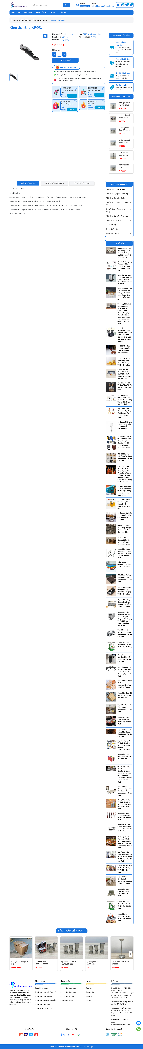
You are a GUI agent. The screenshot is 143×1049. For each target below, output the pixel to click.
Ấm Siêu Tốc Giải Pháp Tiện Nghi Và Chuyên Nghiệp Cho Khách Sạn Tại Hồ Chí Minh (125, 279)
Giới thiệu (28, 12)
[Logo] (18, 5)
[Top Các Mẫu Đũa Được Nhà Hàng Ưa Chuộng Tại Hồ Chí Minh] (111, 731)
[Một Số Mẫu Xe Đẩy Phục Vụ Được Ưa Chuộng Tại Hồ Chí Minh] (111, 458)
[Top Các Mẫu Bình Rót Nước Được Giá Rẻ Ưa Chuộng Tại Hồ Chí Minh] (111, 881)
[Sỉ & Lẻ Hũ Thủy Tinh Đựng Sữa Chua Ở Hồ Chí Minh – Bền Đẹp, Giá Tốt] (111, 503)
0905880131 (85, 6)
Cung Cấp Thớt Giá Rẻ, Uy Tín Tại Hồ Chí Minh (124, 756)
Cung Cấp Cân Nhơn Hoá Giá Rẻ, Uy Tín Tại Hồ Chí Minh (124, 905)
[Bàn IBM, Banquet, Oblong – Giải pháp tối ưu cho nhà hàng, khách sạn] (111, 266)
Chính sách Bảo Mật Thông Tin (46, 992)
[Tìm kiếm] (66, 5)
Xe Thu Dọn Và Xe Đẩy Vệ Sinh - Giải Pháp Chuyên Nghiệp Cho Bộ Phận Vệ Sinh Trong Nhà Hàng (124, 442)
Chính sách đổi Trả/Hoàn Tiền (45, 1000)
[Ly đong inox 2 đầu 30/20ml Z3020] (113, 143)
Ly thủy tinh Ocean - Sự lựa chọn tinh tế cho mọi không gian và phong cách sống (125, 490)
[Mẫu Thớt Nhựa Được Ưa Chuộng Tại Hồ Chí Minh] (111, 566)
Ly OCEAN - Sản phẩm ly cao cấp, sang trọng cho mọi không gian (124, 349)
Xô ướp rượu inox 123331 (124, 166)
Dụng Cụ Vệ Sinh (112, 229)
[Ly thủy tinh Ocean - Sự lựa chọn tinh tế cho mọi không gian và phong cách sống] (111, 490)
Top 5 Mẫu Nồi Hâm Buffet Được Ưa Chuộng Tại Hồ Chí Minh (125, 633)
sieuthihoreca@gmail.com (103, 6)
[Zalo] (63, 1034)
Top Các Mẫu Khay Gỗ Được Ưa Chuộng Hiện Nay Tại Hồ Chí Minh (125, 684)
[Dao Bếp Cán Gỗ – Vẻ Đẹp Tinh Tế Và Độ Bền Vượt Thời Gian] (111, 387)
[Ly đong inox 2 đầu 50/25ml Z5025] (113, 119)
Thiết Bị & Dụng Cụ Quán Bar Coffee (117, 203)
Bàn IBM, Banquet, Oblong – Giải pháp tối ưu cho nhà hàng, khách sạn (125, 266)
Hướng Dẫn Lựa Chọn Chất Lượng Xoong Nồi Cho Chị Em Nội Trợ (125, 827)
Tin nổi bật (119, 243)
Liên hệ (63, 12)
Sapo (91, 1047)
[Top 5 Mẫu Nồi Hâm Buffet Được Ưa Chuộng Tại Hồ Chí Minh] (111, 634)
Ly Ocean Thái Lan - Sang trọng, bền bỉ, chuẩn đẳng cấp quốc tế (125, 425)
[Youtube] (73, 1034)
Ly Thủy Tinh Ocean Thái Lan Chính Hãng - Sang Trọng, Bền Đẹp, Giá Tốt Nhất (125, 399)
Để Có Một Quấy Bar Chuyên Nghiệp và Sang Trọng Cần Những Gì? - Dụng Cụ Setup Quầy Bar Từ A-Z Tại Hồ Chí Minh (125, 774)
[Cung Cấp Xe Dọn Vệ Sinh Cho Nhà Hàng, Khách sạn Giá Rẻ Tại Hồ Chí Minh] (111, 803)
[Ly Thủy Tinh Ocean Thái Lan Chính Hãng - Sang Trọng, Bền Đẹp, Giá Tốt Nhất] (111, 398)
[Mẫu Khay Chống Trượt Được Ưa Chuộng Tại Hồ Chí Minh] (111, 579)
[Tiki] (31, 1034)
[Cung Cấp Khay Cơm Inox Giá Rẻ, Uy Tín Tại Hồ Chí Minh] (111, 721)
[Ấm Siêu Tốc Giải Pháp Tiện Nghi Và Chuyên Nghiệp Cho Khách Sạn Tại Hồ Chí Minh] (111, 278)
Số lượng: (56, 50)
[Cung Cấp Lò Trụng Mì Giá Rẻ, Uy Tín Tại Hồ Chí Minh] (111, 918)
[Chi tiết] (75, 88)
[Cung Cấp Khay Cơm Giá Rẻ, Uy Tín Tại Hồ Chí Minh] (111, 893)
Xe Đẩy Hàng (111, 225)
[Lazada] (26, 1034)
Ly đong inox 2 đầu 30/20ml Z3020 (124, 141)
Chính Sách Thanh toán (43, 1008)
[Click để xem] (29, 52)
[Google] (78, 1034)
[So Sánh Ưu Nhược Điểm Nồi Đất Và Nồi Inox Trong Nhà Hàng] (111, 540)
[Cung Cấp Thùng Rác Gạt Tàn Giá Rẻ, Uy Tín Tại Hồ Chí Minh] (111, 659)
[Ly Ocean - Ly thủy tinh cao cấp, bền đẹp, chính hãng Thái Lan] (111, 517)
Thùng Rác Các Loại (113, 220)
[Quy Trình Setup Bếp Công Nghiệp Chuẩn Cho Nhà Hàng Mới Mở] (111, 529)
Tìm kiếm (89, 988)
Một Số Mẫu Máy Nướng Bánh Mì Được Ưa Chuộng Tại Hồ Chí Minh (124, 603)
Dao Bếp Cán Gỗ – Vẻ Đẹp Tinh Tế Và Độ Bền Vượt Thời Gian (124, 386)
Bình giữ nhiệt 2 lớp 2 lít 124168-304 (125, 104)
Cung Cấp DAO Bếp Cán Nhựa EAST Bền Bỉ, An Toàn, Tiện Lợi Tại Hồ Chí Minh (124, 374)
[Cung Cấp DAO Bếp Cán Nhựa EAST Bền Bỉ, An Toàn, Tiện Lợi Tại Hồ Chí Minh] (111, 373)
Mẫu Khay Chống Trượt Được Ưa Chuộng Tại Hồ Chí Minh (125, 578)
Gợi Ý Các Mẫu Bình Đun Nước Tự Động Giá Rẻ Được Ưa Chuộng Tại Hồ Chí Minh (125, 856)
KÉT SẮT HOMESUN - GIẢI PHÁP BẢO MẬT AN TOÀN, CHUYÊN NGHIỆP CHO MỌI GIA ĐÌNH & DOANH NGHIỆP (125, 334)
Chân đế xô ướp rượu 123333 (123, 153)
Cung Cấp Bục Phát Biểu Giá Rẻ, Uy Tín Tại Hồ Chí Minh (124, 816)
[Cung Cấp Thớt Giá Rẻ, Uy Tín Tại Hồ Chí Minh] (111, 758)
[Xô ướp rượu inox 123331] (113, 168)
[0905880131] (138, 1029)
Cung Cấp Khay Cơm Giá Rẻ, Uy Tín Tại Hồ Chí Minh (123, 892)
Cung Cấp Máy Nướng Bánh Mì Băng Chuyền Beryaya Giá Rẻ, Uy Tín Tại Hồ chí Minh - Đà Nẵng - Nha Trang (125, 618)
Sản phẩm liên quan (71, 930)
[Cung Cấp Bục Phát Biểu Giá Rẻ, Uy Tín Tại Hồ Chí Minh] (111, 815)
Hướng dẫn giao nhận (68, 996)
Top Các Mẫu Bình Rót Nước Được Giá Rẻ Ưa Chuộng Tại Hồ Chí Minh (125, 880)
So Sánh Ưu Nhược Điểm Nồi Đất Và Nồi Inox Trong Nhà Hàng (124, 541)
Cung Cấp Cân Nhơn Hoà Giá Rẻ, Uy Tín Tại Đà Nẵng (125, 644)
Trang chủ (15, 12)
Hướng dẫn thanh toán (68, 992)
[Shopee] (21, 1034)
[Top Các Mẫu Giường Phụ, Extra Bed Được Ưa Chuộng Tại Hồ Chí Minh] (111, 790)
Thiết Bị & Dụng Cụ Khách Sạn (117, 216)
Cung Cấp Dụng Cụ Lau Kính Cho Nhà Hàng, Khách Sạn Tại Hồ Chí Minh (124, 553)
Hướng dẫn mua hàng (68, 988)
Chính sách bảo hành (42, 1004)
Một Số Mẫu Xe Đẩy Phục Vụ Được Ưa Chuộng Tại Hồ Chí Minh (125, 457)
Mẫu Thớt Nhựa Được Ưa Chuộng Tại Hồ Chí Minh (124, 564)
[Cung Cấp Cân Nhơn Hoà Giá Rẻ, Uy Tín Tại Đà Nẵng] (111, 646)
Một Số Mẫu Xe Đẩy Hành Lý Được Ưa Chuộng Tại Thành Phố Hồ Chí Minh (125, 413)
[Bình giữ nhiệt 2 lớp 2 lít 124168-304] (113, 106)
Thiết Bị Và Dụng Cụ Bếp (115, 189)
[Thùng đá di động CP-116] (21, 948)
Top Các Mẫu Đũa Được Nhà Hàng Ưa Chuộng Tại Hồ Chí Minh (125, 733)
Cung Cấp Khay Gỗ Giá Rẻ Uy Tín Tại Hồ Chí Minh (125, 695)
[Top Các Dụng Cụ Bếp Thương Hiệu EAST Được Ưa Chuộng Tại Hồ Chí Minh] (111, 668)
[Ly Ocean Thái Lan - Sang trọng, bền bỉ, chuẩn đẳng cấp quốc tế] (111, 427)
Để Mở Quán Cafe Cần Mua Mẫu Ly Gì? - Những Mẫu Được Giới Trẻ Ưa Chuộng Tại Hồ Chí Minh (125, 842)
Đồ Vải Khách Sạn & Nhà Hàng (115, 210)
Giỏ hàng (89, 1000)
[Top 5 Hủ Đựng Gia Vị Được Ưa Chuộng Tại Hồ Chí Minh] (111, 709)
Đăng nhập (90, 992)
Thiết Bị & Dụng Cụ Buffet (115, 198)
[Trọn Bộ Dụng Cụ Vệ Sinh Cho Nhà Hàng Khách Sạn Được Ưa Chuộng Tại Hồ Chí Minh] (111, 744)
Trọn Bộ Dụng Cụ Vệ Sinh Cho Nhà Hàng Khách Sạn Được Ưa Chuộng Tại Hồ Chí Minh (124, 745)
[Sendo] (36, 1034)
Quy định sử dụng (41, 988)
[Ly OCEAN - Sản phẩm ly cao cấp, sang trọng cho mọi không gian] (111, 350)
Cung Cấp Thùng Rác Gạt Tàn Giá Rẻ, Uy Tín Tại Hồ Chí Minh (124, 658)
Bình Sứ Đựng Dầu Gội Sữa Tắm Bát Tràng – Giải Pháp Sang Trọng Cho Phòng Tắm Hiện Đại (125, 294)
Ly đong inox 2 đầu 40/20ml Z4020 (124, 129)
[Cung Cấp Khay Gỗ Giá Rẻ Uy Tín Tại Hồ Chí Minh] (111, 696)
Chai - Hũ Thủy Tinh (113, 233)
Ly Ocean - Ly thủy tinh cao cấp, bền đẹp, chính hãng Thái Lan (125, 516)
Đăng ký (89, 996)
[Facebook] (68, 1034)
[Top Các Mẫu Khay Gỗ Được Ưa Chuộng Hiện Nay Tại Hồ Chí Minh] (111, 684)
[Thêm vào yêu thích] (45, 36)
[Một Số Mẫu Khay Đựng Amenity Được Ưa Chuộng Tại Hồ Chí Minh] (111, 591)
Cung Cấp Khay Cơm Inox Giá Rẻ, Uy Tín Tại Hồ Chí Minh (124, 720)
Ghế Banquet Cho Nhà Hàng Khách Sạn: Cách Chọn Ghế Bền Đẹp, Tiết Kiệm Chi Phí (124, 253)
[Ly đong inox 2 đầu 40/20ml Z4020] (113, 131)
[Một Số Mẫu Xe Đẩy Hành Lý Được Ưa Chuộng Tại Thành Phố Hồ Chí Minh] (111, 411)
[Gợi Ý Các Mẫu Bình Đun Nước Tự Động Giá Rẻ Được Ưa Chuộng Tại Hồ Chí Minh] (111, 855)
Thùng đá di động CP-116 (19, 963)
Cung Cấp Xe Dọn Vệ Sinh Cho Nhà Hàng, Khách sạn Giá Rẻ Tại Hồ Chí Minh (124, 804)
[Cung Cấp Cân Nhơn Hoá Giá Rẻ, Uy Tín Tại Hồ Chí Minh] (111, 905)
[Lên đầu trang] (138, 1035)
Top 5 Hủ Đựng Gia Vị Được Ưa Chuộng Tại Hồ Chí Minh (125, 708)
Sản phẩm (40, 12)
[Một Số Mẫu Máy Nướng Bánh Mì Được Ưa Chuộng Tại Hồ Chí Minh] (111, 604)
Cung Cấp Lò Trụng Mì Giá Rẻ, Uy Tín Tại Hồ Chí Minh (124, 917)
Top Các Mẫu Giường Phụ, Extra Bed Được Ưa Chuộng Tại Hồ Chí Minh (125, 791)
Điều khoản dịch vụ (67, 1000)
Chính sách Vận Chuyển (43, 996)
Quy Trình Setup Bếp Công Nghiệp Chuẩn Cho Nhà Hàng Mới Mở (124, 528)
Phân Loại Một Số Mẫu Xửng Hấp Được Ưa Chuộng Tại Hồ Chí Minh (124, 361)
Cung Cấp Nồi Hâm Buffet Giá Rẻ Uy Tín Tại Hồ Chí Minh (125, 869)
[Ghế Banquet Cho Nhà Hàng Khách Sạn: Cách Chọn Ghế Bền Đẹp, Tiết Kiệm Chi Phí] (111, 250)
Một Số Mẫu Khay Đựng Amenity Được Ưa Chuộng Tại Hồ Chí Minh (124, 590)
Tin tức (53, 12)
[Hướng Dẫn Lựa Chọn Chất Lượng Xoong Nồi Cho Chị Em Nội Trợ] (111, 828)
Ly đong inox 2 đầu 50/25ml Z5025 (124, 116)
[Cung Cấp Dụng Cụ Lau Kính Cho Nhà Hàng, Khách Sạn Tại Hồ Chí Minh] (111, 553)
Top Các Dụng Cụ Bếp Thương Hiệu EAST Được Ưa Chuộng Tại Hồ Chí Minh (125, 671)
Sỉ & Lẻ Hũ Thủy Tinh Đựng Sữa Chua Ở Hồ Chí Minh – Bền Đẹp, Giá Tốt (124, 504)
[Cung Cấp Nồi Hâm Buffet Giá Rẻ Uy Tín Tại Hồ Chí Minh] (111, 868)
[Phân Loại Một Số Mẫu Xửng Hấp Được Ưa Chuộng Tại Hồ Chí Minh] (111, 361)
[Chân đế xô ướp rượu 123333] (113, 156)
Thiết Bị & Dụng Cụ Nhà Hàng (117, 194)
